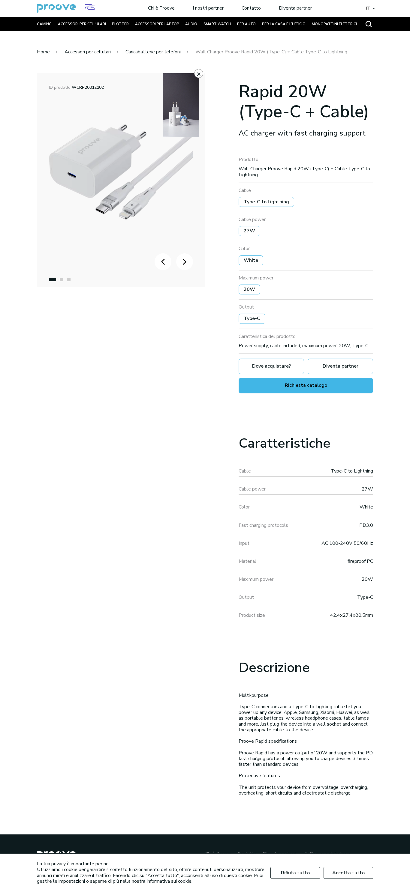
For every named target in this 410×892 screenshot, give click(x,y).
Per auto (246, 24)
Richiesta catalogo (306, 385)
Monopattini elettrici (334, 24)
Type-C (252, 318)
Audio (191, 24)
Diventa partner (295, 8)
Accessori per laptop (157, 24)
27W (249, 231)
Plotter (120, 24)
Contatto (251, 8)
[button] (52, 279)
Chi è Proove (161, 8)
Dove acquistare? (271, 366)
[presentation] (163, 261)
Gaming (44, 24)
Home (43, 52)
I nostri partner (208, 8)
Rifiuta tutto (295, 873)
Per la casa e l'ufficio (284, 24)
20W (249, 289)
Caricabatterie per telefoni (153, 52)
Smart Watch (217, 24)
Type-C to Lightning (266, 201)
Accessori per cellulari (82, 24)
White (251, 260)
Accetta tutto (348, 873)
